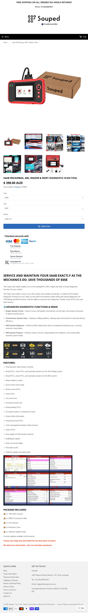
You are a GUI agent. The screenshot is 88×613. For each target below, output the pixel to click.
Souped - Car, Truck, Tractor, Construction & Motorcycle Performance (32, 604)
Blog (5, 571)
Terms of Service (9, 590)
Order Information (10, 574)
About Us (6, 596)
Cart (84, 37)
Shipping (17, 187)
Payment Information (11, 577)
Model (5, 214)
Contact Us (7, 593)
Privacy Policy (8, 587)
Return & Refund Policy (12, 583)
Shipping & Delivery (10, 580)
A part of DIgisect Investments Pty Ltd (70, 604)
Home (5, 42)
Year (5, 193)
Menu (7, 37)
